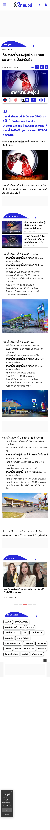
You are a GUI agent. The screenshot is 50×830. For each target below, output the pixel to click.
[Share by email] (46, 67)
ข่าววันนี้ (25, 654)
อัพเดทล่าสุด (37, 654)
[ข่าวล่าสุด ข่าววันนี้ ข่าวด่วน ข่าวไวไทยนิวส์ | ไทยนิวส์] (23, 5)
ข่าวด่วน (8, 648)
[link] (25, 227)
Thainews (28, 643)
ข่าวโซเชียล (41, 643)
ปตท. (25, 632)
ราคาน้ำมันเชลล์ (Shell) (14, 627)
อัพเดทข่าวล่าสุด (11, 654)
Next (47, 558)
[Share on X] (42, 67)
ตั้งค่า (7, 815)
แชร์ (32, 67)
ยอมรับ (7, 810)
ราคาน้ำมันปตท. (37, 632)
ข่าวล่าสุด (42, 648)
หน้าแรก (5, 50)
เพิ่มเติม (8, 805)
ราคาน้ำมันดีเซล (23, 638)
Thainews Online (12, 643)
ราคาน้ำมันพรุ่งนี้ (21, 622)
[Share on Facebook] (37, 67)
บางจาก (30, 627)
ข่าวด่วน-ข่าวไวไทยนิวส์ (24, 648)
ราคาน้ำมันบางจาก (12, 632)
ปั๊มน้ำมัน (8, 622)
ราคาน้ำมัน (9, 638)
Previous (43, 558)
